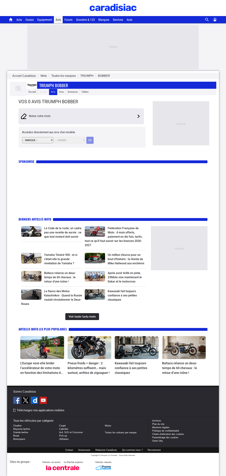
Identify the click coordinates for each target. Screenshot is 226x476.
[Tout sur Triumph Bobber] (18, 93)
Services (118, 20)
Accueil (32, 92)
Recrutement (154, 450)
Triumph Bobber (53, 85)
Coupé (62, 425)
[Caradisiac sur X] (26, 401)
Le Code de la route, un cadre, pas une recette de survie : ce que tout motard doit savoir (63, 232)
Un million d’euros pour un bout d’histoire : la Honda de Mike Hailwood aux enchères (126, 259)
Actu (19, 20)
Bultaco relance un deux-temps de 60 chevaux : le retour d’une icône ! (60, 277)
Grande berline (20, 432)
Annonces (73, 92)
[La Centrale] (63, 471)
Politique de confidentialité (165, 430)
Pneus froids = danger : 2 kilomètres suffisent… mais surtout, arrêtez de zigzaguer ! (89, 368)
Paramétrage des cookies (165, 437)
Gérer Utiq (157, 440)
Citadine (17, 425)
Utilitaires (64, 439)
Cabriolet (63, 429)
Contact (69, 450)
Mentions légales (161, 427)
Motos (108, 425)
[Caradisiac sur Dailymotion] (35, 401)
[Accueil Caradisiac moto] (11, 19)
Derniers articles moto (35, 219)
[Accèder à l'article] (31, 231)
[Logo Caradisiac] (113, 14)
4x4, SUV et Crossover (71, 432)
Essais (30, 20)
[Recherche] (207, 19)
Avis (58, 20)
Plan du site (158, 424)
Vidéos (85, 92)
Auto (129, 20)
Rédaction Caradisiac (106, 450)
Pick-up (63, 435)
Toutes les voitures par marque (120, 432)
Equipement (44, 20)
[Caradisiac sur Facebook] (17, 401)
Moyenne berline (21, 429)
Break (16, 435)
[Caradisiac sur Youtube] (43, 401)
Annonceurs (84, 450)
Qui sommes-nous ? (132, 450)
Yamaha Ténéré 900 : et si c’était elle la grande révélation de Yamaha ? (60, 259)
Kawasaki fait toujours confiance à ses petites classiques (122, 295)
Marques (103, 20)
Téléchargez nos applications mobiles (40, 410)
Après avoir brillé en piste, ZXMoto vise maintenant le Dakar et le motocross (125, 277)
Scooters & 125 (85, 20)
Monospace (19, 439)
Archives (156, 420)
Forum (68, 20)
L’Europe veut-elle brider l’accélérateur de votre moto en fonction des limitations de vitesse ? (41, 368)
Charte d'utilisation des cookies (168, 434)
